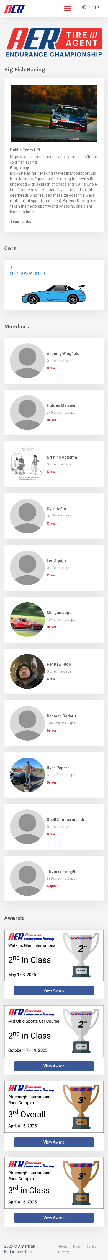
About (62, 1246)
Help (76, 1246)
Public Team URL (25, 150)
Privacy (63, 1252)
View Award (54, 990)
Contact (91, 1246)
